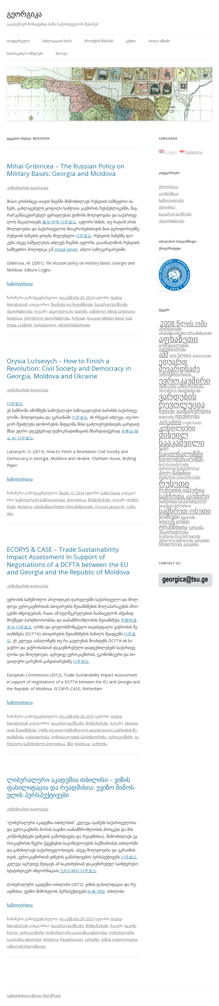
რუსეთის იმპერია (181, 490)
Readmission (71, 939)
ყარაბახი (201, 540)
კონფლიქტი (177, 427)
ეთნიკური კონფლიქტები (181, 386)
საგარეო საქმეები (111, 304)
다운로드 (84, 235)
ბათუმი (80, 311)
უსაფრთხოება (20, 311)
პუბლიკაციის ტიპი (57, 40)
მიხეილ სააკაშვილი (181, 438)
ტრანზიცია (173, 527)
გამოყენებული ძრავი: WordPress (34, 995)
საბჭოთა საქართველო (183, 501)
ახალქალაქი (61, 311)
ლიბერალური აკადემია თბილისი (76, 932)
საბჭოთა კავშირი (184, 496)
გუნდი (131, 40)
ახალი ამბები (159, 40)
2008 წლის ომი (183, 323)
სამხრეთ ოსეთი (185, 510)
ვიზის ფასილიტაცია (119, 939)
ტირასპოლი (45, 325)
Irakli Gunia (110, 492)
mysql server (66, 249)
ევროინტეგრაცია (175, 374)
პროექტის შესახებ (98, 40)
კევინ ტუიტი (192, 422)
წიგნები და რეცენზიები (72, 304)
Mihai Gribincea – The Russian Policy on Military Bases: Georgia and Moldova (66, 170)
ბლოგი (61, 53)
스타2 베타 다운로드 (78, 870)
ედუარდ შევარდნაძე (179, 364)
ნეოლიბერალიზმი (181, 459)
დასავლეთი (201, 356)
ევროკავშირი (120, 736)
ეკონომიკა (169, 193)
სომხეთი (169, 516)
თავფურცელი (18, 40)
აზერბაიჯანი (170, 328)
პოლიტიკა (76, 499)
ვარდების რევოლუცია (182, 399)
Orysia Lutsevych (110, 506)
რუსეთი (78, 318)
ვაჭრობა (99, 743)
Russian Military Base (105, 318)
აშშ (163, 354)
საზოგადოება (171, 200)
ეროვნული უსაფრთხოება (47, 318)
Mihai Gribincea (121, 311)
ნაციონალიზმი (181, 453)
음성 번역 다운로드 (59, 222)
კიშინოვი (97, 311)
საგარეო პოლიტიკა (175, 505)
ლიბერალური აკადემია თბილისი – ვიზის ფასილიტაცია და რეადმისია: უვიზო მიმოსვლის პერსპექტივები (71, 787)
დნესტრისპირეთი (74, 325)
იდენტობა (187, 415)
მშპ (70, 743)
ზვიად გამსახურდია (185, 410)
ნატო (164, 448)
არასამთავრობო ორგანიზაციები (63, 506)
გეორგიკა (24, 14)
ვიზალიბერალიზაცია (26, 946)
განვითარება (37, 736)
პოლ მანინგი (174, 472)
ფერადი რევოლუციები (179, 536)
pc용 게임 (96, 891)
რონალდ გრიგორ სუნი (179, 477)
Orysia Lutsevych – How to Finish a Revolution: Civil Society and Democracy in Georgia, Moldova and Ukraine (69, 368)
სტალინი (188, 517)
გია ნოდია (180, 355)
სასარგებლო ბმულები (25, 53)
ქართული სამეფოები (176, 540)
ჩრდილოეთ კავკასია (179, 544)
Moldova (14, 318)
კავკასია (170, 421)
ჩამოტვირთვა (20, 283)
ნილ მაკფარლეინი (174, 464)
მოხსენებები (99, 499)
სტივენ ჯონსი (174, 521)
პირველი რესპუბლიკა (179, 468)
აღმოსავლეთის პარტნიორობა (78, 736)
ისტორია (167, 207)
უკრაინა (91, 939)
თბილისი (166, 416)
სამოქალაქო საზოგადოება (40, 499)
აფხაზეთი (178, 338)
